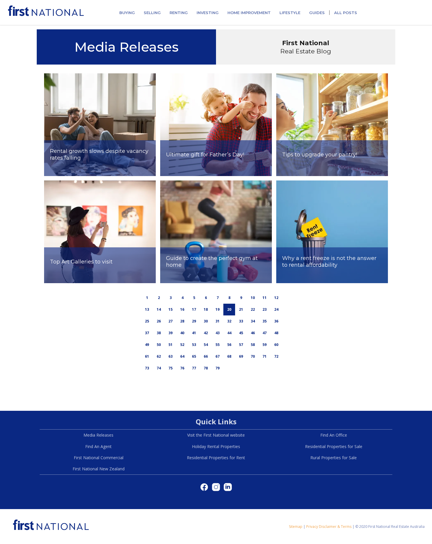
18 (206, 309)
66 (206, 356)
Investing (208, 12)
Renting (179, 12)
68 (229, 356)
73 (147, 368)
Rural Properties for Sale (333, 457)
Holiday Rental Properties (216, 446)
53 (194, 344)
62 (159, 356)
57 (241, 344)
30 (206, 321)
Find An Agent (98, 446)
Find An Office (333, 435)
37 (147, 332)
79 (217, 368)
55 (217, 344)
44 (229, 332)
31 (217, 321)
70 (253, 356)
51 (170, 344)
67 (217, 356)
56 (229, 344)
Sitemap (295, 526)
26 (159, 321)
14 (159, 309)
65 (194, 356)
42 (206, 332)
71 (264, 356)
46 (253, 332)
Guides (317, 12)
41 (194, 332)
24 (276, 309)
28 (182, 321)
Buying (127, 12)
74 (159, 368)
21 (241, 309)
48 (276, 332)
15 (170, 309)
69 (241, 356)
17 (194, 309)
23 (264, 309)
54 (206, 344)
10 (253, 297)
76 (182, 368)
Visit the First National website (216, 435)
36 (276, 321)
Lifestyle (289, 12)
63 (170, 356)
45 (241, 332)
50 (159, 344)
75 (170, 368)
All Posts (345, 12)
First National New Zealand (99, 469)
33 (241, 321)
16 (182, 309)
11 (264, 297)
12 (276, 297)
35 (264, 321)
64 (182, 356)
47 (264, 332)
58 (253, 344)
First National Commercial (98, 457)
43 (217, 332)
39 (170, 332)
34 (253, 321)
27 (170, 321)
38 (159, 332)
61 (147, 356)
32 (229, 321)
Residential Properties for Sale (333, 446)
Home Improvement (249, 12)
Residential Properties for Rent (216, 457)
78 (206, 368)
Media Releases (98, 435)
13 (147, 309)
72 (276, 356)
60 (276, 344)
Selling (152, 12)
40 (182, 332)
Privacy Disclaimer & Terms (328, 526)
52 (182, 344)
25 (147, 321)
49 (147, 344)
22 (253, 309)
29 (194, 321)
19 (217, 309)
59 (264, 344)
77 (194, 368)
